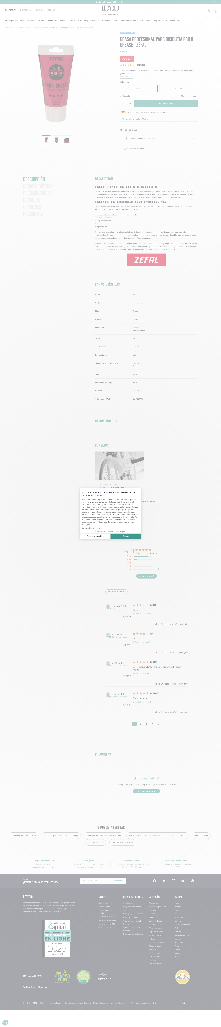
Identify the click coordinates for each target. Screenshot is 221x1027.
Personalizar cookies (95, 536)
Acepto (126, 536)
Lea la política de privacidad (92, 528)
